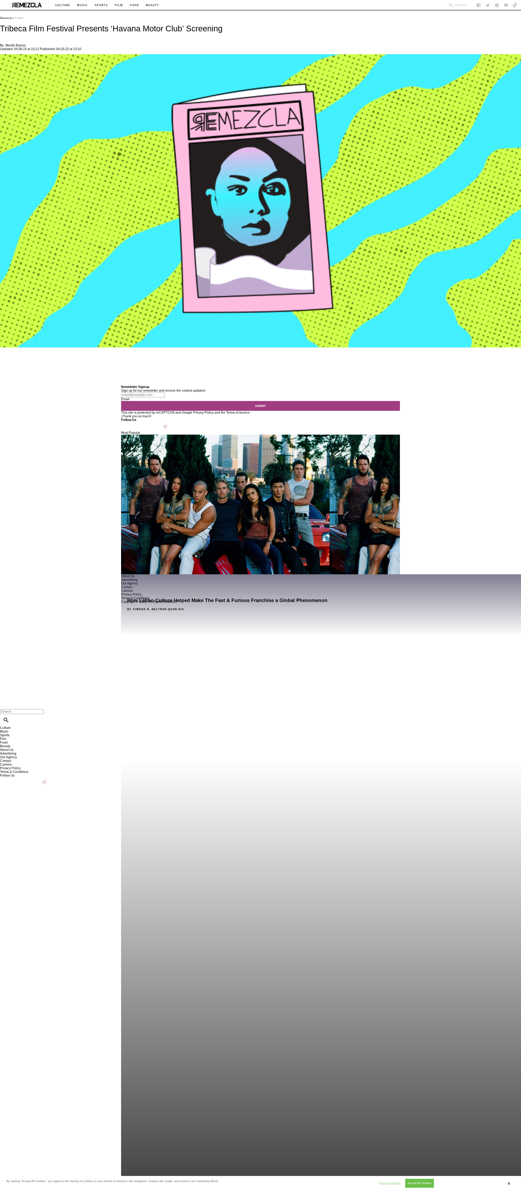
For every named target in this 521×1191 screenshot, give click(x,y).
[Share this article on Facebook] (15, 359)
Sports (4, 735)
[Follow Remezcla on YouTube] (506, 5)
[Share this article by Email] (34, 359)
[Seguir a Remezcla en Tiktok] (515, 5)
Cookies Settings (390, 1183)
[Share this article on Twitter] (25, 359)
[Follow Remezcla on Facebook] (478, 5)
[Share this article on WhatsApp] (5, 359)
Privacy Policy (203, 412)
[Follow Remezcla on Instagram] (496, 5)
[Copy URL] (9, 371)
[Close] (509, 1183)
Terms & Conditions (14, 771)
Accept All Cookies (419, 1183)
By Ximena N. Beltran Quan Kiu (155, 609)
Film (3, 739)
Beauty (5, 746)
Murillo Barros (15, 45)
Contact (5, 761)
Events (19, 18)
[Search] (451, 5)
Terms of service (238, 412)
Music (4, 731)
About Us (6, 750)
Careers (6, 764)
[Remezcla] (26, 5)
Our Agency (8, 757)
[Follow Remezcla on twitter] (487, 5)
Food (4, 742)
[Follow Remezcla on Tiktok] (165, 423)
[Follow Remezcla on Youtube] (156, 423)
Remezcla (6, 18)
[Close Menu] (4, 704)
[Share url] (4, 380)
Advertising (8, 753)
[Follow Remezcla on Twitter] (136, 423)
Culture (5, 728)
